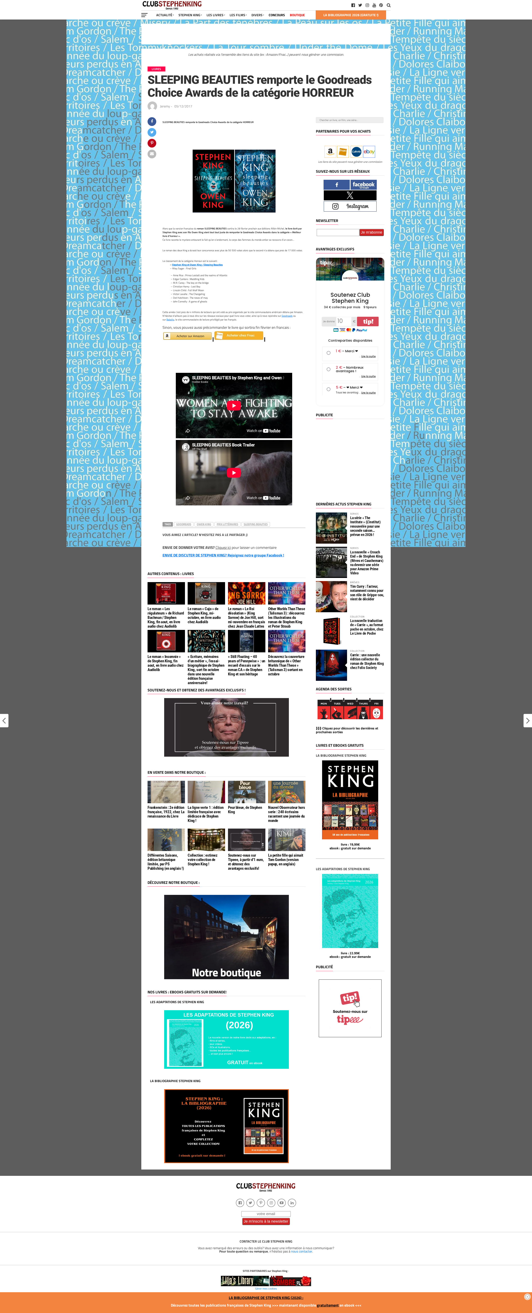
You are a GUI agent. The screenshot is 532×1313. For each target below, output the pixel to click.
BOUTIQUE (297, 14)
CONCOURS (277, 14)
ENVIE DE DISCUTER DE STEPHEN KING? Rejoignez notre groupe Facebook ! (223, 555)
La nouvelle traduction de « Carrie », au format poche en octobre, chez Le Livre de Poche (366, 627)
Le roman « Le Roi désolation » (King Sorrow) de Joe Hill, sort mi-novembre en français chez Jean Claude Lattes (246, 617)
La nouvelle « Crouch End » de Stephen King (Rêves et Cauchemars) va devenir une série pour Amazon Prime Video (366, 562)
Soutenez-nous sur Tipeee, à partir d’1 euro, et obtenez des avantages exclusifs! (246, 862)
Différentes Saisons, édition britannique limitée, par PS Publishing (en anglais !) (166, 862)
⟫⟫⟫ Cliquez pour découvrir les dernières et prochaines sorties (347, 730)
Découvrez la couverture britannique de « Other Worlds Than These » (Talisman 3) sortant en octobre (286, 665)
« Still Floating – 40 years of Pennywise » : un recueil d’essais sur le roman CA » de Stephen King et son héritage (246, 665)
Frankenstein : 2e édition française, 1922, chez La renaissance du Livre (166, 812)
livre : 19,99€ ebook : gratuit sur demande (350, 846)
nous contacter (301, 1251)
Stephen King (189, 14)
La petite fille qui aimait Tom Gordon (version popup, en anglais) (285, 859)
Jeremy (165, 106)
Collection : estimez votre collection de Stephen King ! (202, 859)
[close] (527, 1297)
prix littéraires (227, 524)
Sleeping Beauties (256, 524)
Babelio (170, 319)
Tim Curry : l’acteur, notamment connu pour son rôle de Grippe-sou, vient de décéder (367, 592)
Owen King (204, 524)
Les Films (237, 14)
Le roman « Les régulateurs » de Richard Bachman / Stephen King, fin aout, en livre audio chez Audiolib (166, 617)
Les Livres (215, 14)
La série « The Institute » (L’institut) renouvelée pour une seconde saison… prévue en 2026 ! (365, 526)
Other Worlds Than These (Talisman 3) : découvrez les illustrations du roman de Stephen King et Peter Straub (286, 617)
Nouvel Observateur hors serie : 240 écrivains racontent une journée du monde (286, 814)
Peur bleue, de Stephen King (245, 809)
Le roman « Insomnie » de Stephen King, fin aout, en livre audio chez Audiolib (165, 663)
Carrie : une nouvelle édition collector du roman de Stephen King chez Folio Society (367, 661)
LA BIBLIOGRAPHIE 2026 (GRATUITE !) (350, 14)
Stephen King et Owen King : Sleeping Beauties (197, 265)
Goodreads (287, 316)
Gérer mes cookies (266, 1288)
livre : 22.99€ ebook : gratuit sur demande (350, 955)
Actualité (164, 14)
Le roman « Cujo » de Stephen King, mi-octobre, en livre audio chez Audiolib (204, 615)
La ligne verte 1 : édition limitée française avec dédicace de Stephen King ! (205, 814)
